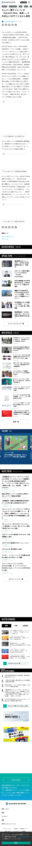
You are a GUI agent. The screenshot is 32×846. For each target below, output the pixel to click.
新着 (3, 812)
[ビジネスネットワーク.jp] (8, 2)
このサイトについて (7, 828)
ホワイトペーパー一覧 (16, 579)
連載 (3, 820)
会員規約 (24, 831)
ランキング (4, 816)
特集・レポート (5, 809)
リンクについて (16, 831)
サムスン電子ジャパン (8, 236)
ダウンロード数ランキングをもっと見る (18, 706)
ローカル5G (13, 6)
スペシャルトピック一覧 (16, 323)
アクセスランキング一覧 (14, 663)
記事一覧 (16, 422)
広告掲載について (23, 828)
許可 (16, 843)
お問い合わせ (8, 831)
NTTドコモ (5, 239)
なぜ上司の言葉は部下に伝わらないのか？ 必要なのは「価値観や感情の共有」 (17, 700)
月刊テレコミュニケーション (9, 823)
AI (20, 6)
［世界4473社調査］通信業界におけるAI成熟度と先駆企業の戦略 (17, 681)
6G (26, 6)
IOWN (4, 6)
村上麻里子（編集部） (10, 21)
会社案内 (16, 828)
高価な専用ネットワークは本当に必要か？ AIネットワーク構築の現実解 (17, 685)
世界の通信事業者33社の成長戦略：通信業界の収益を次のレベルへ (17, 676)
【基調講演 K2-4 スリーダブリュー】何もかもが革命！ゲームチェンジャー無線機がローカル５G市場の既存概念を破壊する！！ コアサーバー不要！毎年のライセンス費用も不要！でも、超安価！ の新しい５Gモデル (17, 693)
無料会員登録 (23, 2)
